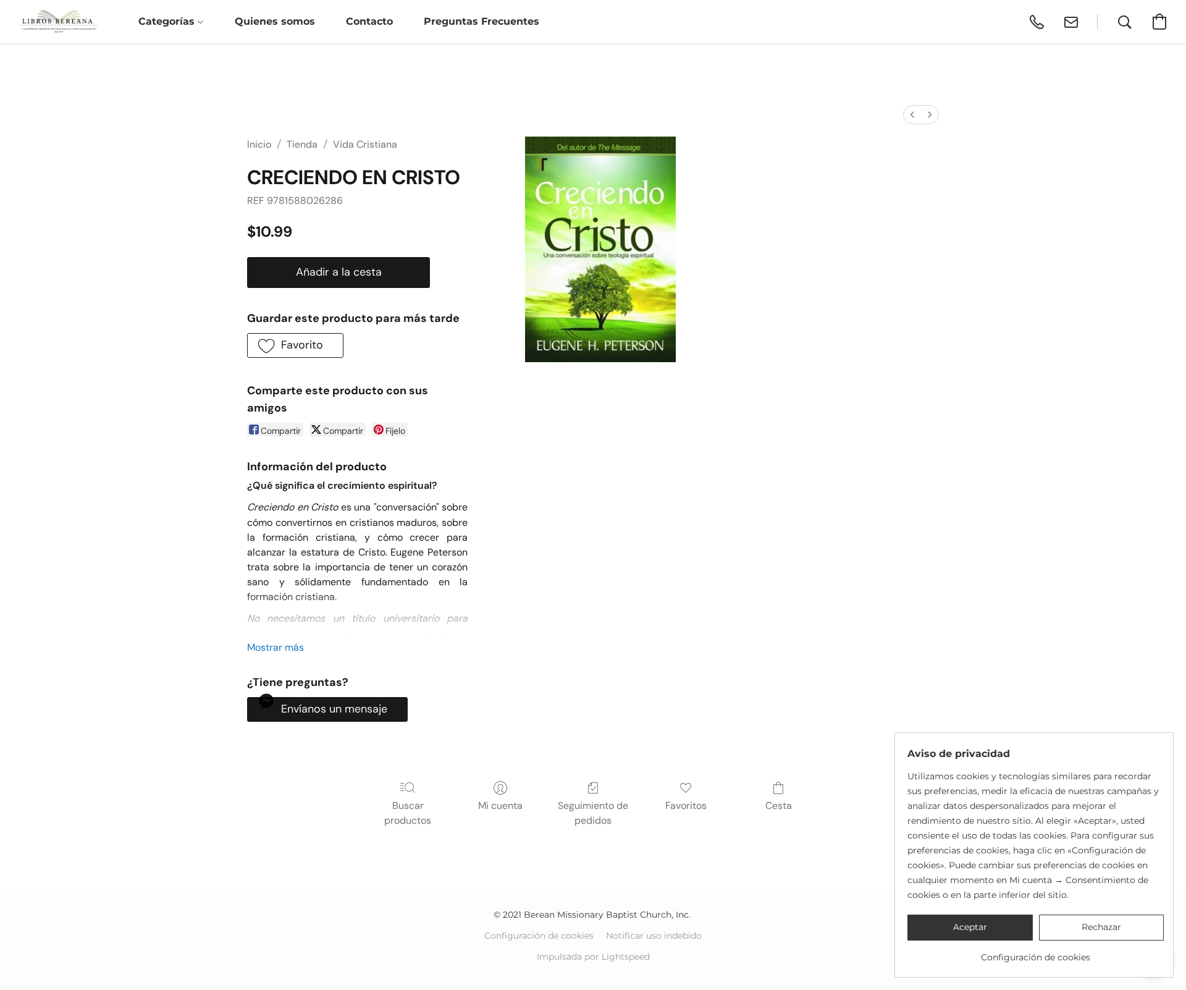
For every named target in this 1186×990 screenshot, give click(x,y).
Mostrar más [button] (275, 647)
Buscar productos (407, 813)
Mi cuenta (500, 805)
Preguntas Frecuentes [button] (481, 21)
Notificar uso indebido (654, 935)
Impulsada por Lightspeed (593, 956)
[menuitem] (912, 115)
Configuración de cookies (539, 935)
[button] (58, 21)
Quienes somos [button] (275, 21)
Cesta (778, 805)
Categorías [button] (168, 21)
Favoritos (686, 805)
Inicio (259, 144)
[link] (1035, 953)
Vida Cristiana (365, 144)
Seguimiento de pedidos (593, 813)
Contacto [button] (369, 21)
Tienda (302, 144)
